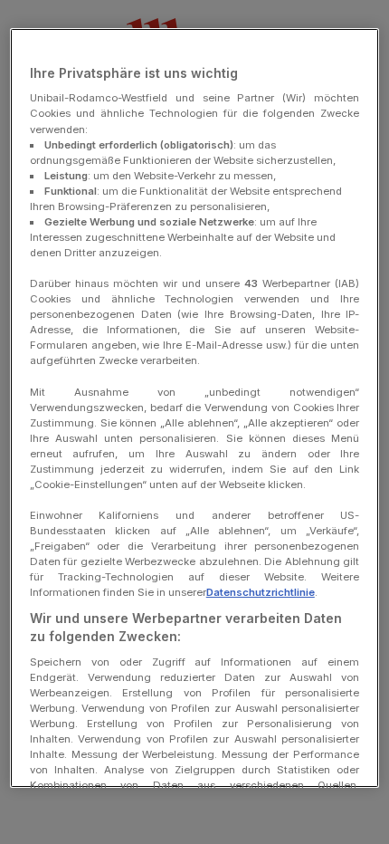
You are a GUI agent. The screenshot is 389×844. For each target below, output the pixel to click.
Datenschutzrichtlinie (260, 592)
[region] (195, 408)
